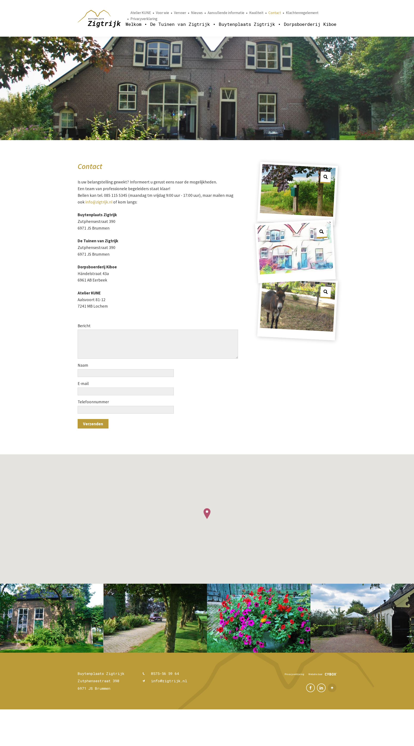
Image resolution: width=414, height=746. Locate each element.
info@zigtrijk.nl (98, 202)
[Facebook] (310, 687)
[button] (207, 513)
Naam (83, 365)
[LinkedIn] (321, 687)
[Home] (99, 19)
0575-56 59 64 (165, 673)
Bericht (84, 325)
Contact (274, 12)
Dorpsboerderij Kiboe (310, 24)
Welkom (133, 24)
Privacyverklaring (143, 18)
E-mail (83, 383)
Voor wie (162, 12)
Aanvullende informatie (226, 12)
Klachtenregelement (302, 12)
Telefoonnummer (93, 401)
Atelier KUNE (140, 12)
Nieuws (197, 12)
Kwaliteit (256, 12)
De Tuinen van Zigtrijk (180, 24)
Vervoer (180, 12)
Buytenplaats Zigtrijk (247, 24)
